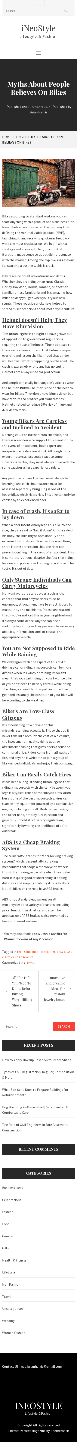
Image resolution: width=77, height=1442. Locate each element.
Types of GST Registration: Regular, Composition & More (38, 1075)
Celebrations (11, 1200)
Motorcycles (24, 957)
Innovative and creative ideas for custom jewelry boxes (54, 989)
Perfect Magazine (33, 1431)
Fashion (7, 1212)
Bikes (22, 952)
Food (5, 1224)
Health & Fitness (14, 1260)
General (8, 1236)
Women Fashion (13, 1333)
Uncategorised (13, 1308)
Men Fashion (11, 1284)
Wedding (8, 1321)
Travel (30, 962)
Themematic (59, 1431)
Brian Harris (38, 112)
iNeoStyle (38, 27)
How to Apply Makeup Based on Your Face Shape (36, 1060)
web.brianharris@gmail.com (41, 1366)
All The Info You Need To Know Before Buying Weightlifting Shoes (22, 991)
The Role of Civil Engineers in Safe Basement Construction (35, 1127)
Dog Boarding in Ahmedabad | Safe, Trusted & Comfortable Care (35, 1110)
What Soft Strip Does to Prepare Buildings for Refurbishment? (35, 1092)
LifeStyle (8, 1272)
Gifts (5, 1248)
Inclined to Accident (41, 952)
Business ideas (12, 1187)
